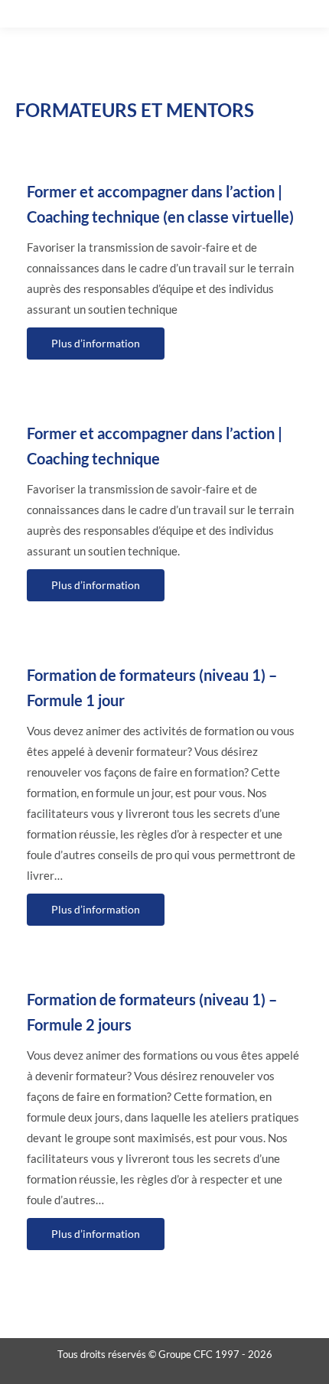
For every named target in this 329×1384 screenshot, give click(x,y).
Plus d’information (95, 343)
